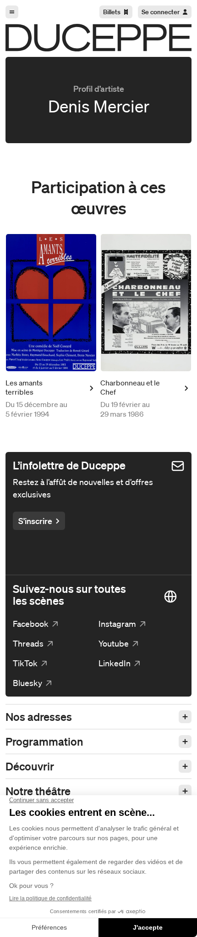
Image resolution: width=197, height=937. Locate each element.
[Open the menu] (11, 12)
